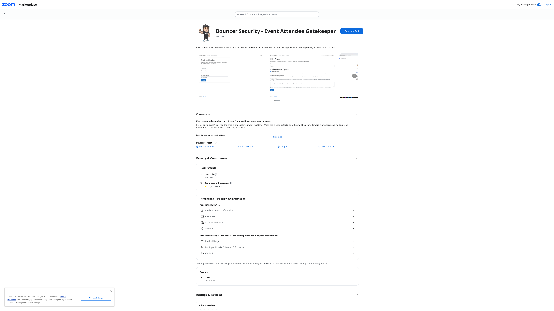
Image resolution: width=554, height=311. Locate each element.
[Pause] (344, 94)
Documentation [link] (206, 146)
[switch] (539, 5)
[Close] (111, 291)
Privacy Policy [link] (246, 146)
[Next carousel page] (354, 76)
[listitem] (230, 75)
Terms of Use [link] (327, 146)
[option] (275, 100)
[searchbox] (279, 14)
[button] (277, 114)
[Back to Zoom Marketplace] (4, 14)
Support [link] (284, 146)
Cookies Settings (96, 298)
